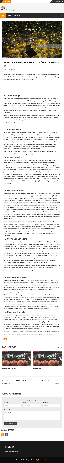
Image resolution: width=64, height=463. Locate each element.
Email (25, 402)
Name (6, 402)
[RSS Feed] (2, 434)
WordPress (47, 460)
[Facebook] (6, 434)
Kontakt (17, 15)
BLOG (9, 15)
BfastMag (35, 460)
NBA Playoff (14, 1)
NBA (5, 339)
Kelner (5, 69)
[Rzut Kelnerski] (3, 15)
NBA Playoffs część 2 (9, 369)
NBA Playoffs (37, 369)
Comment (7, 409)
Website (45, 402)
